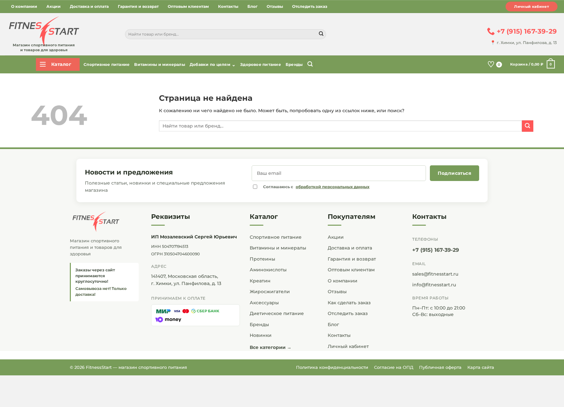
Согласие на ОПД (393, 367)
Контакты (228, 6)
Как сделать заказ (349, 303)
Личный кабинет (531, 6)
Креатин (260, 281)
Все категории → (270, 347)
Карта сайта (480, 367)
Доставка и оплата (89, 6)
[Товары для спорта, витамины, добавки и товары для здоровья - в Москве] (43, 31)
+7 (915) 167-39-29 (435, 250)
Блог (252, 6)
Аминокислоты (268, 270)
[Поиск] (310, 64)
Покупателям (351, 216)
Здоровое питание (260, 64)
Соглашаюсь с (316, 186)
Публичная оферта (440, 367)
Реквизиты (170, 216)
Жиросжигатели (270, 291)
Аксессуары (264, 303)
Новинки (261, 335)
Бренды (294, 64)
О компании (24, 6)
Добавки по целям (213, 64)
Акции (53, 6)
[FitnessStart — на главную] (104, 221)
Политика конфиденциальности (332, 367)
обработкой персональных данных (332, 186)
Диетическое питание (277, 313)
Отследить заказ (309, 6)
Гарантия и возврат (138, 6)
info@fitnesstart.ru (434, 285)
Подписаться (454, 173)
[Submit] (321, 34)
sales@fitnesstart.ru (435, 274)
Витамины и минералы (159, 64)
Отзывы (275, 6)
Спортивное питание (107, 64)
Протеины (262, 259)
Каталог (264, 216)
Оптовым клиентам (188, 6)
